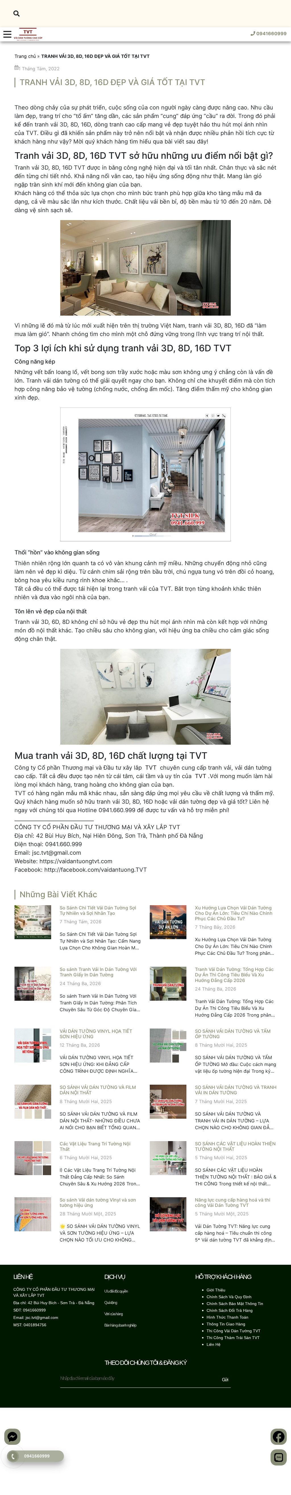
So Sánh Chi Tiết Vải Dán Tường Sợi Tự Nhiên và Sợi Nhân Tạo (98, 910)
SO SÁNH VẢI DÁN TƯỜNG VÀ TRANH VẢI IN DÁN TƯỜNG (236, 1089)
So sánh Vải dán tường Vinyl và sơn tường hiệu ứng (98, 1202)
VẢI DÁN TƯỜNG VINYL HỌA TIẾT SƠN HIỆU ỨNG (96, 1033)
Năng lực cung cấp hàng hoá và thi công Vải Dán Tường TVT (232, 1202)
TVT (151, 767)
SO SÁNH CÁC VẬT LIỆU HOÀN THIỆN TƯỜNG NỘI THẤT (235, 1146)
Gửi (225, 1379)
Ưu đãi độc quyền (116, 1291)
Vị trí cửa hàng (113, 1314)
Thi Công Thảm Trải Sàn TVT (233, 1337)
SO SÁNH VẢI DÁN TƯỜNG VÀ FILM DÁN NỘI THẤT (98, 1089)
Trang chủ (25, 56)
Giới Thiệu (216, 1290)
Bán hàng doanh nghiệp (120, 1325)
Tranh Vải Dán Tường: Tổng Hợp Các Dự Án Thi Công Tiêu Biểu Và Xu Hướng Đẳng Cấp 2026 (234, 974)
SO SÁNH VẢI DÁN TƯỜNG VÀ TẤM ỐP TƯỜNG (233, 1033)
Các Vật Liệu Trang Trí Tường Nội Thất (95, 1146)
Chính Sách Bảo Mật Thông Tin (235, 1303)
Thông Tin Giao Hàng (226, 1324)
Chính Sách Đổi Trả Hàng (230, 1310)
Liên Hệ (214, 1344)
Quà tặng (110, 1302)
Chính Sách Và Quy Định (229, 1297)
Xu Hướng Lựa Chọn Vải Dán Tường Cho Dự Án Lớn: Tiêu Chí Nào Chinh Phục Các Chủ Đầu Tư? (234, 913)
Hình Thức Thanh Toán (227, 1317)
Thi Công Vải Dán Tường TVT (234, 1331)
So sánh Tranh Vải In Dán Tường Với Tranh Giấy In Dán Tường (98, 971)
